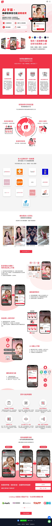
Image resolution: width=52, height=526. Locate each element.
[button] (25, 31)
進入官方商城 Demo (26, 251)
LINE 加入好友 (23, 520)
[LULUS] (32, 183)
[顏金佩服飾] (45, 183)
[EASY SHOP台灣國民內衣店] (19, 183)
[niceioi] (6, 183)
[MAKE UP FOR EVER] (45, 172)
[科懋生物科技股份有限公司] (26, 203)
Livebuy (2, 2)
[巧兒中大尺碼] (19, 193)
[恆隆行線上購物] (32, 172)
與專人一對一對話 (43, 488)
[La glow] (32, 193)
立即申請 (43, 484)
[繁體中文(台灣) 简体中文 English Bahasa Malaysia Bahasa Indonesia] (31, 520)
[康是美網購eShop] (19, 172)
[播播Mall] (45, 193)
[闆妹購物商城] (6, 172)
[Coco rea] (6, 193)
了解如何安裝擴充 (26, 513)
